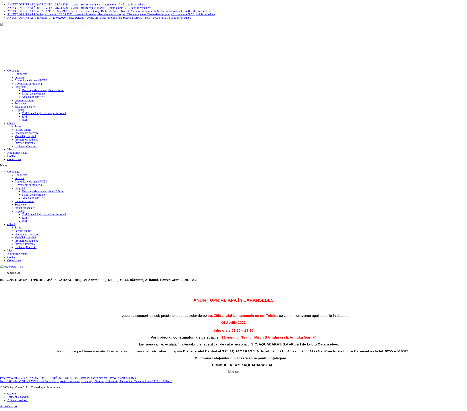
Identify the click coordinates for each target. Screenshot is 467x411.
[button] (233, 165)
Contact (11, 156)
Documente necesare (26, 133)
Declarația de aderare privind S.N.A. (43, 90)
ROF (25, 116)
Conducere (21, 73)
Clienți (11, 123)
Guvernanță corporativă (28, 83)
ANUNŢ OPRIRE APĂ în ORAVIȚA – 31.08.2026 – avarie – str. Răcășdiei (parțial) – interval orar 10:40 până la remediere (79, 7)
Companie (13, 70)
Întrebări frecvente (25, 142)
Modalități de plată (25, 136)
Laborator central (24, 100)
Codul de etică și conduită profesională (44, 113)
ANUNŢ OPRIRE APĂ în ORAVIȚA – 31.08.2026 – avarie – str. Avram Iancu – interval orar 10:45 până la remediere (76, 4)
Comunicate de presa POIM (31, 80)
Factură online (23, 129)
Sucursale (20, 103)
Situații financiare (25, 106)
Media (11, 149)
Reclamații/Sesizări (25, 146)
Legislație (20, 110)
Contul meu (14, 159)
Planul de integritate (33, 93)
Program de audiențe (26, 139)
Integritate (20, 87)
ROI (24, 119)
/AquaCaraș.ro (8, 406)
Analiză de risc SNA (34, 96)
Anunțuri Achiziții (17, 152)
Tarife (18, 126)
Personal (19, 77)
